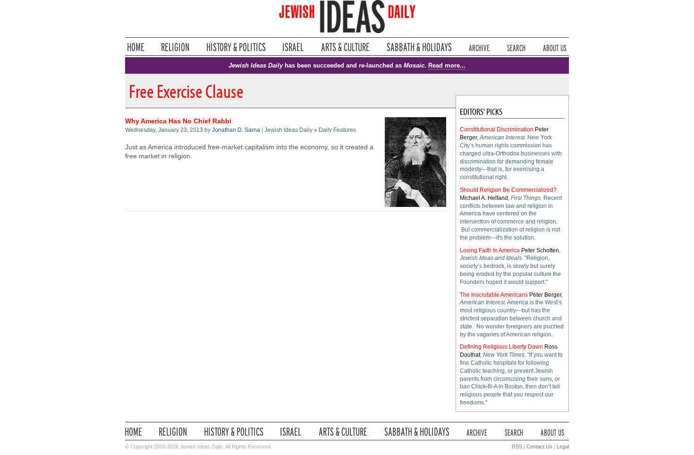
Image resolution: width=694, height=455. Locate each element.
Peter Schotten (540, 250)
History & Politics (236, 47)
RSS (517, 446)
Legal (563, 446)
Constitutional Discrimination (496, 129)
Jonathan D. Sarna (236, 130)
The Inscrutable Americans (494, 295)
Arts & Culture (345, 47)
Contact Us (539, 446)
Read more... (446, 65)
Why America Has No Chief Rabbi (178, 121)
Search (516, 47)
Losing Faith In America (490, 250)
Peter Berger (545, 295)
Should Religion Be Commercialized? (508, 190)
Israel (293, 47)
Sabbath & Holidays (419, 47)
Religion (175, 47)
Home (135, 47)
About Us (555, 47)
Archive (479, 47)
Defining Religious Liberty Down (501, 346)
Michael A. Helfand (484, 198)
